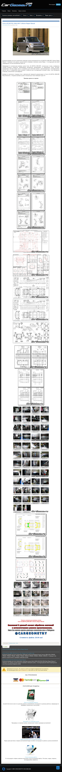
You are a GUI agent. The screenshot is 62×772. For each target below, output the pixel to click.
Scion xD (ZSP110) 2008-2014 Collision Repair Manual (15, 649)
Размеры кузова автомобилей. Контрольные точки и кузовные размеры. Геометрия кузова (17, 5)
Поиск (9, 11)
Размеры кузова (11, 643)
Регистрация (52, 4)
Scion (17, 643)
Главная (4, 11)
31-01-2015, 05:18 (6, 25)
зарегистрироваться (23, 670)
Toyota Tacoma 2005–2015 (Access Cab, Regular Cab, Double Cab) (18, 653)
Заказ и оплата (22, 11)
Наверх (58, 767)
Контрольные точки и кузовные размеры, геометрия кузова (3, 769)
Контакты (14, 11)
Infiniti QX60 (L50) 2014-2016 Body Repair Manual (14, 660)
